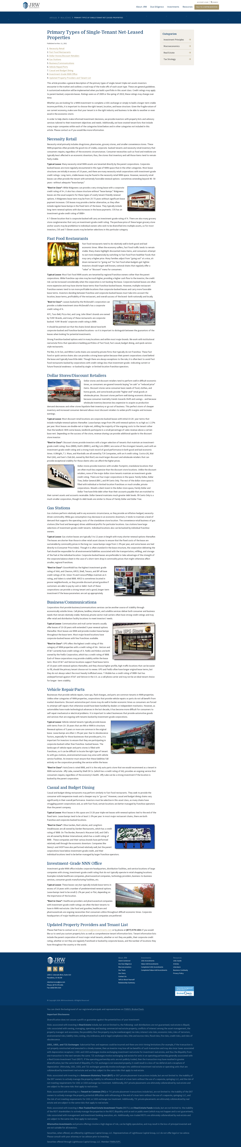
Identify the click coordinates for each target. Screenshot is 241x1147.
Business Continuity (180, 970)
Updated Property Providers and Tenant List (70, 77)
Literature (177, 967)
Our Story (122, 973)
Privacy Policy (178, 973)
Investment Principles (174, 39)
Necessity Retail (56, 48)
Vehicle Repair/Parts (58, 66)
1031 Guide (177, 961)
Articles (53, 17)
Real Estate (66, 17)
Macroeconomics (172, 46)
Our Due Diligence (125, 964)
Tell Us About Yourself (126, 979)
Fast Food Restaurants (60, 52)
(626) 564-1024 (55, 988)
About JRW (141, 6)
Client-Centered (124, 961)
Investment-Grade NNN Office (63, 74)
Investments (173, 6)
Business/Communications (61, 63)
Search (215, 2)
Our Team (122, 970)
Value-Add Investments (149, 964)
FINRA (112, 1141)
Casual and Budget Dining (61, 70)
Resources (188, 6)
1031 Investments (147, 961)
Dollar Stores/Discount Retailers (64, 55)
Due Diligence (157, 6)
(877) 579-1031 (58, 985)
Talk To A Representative (207, 7)
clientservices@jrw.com (56, 982)
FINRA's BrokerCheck (134, 1009)
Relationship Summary (126, 983)
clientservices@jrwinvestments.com (95, 929)
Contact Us (122, 976)
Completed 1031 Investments (152, 967)
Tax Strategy (170, 59)
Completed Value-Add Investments (154, 970)
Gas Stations (55, 59)
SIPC (118, 1141)
